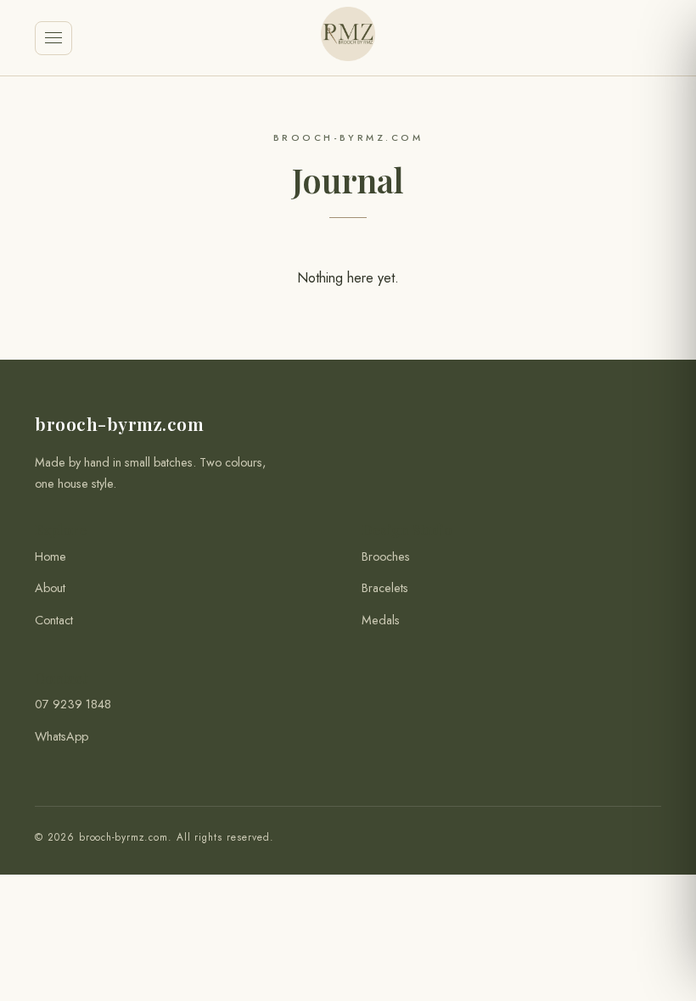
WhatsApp (61, 736)
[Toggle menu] (53, 38)
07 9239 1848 (73, 704)
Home (50, 556)
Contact (54, 620)
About (50, 587)
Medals (381, 620)
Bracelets (385, 587)
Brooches (386, 556)
